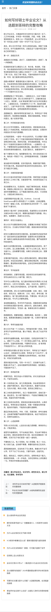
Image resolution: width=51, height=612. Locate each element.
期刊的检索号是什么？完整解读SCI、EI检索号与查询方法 (27, 524)
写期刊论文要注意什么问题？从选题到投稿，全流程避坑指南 (27, 582)
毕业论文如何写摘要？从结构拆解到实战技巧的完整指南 (28, 491)
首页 (4, 8)
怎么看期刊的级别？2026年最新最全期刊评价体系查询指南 (27, 572)
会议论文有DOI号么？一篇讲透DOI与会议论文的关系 (27, 563)
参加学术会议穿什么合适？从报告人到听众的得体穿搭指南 (27, 592)
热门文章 (13, 8)
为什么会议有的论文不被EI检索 (19, 533)
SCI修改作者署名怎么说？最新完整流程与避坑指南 (26, 541)
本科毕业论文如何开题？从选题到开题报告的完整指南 (28, 485)
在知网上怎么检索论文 (15, 556)
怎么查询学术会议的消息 (16, 515)
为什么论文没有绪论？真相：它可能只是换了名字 (26, 548)
